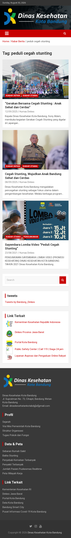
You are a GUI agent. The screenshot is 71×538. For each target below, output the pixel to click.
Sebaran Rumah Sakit (14, 451)
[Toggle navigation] (6, 33)
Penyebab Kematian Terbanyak (19, 460)
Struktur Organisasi (12, 430)
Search (62, 280)
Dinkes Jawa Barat (12, 493)
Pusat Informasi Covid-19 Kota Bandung (24, 511)
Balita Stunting (10, 455)
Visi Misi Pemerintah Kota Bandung (21, 426)
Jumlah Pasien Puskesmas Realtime (22, 468)
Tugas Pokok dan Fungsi (15, 435)
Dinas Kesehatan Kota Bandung (45, 532)
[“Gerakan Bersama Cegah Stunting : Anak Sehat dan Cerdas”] (35, 79)
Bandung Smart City (13, 507)
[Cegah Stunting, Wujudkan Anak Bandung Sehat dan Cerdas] (35, 150)
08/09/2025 (11, 182)
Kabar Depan (13, 95)
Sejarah (6, 421)
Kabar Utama (30, 95)
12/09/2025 (11, 111)
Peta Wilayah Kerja (12, 473)
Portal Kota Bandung (13, 498)
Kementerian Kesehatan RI (16, 489)
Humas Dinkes (26, 111)
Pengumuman (30, 237)
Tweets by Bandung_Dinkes (20, 302)
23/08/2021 (11, 252)
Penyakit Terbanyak (12, 464)
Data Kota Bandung (12, 502)
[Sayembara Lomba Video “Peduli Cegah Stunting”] (35, 220)
